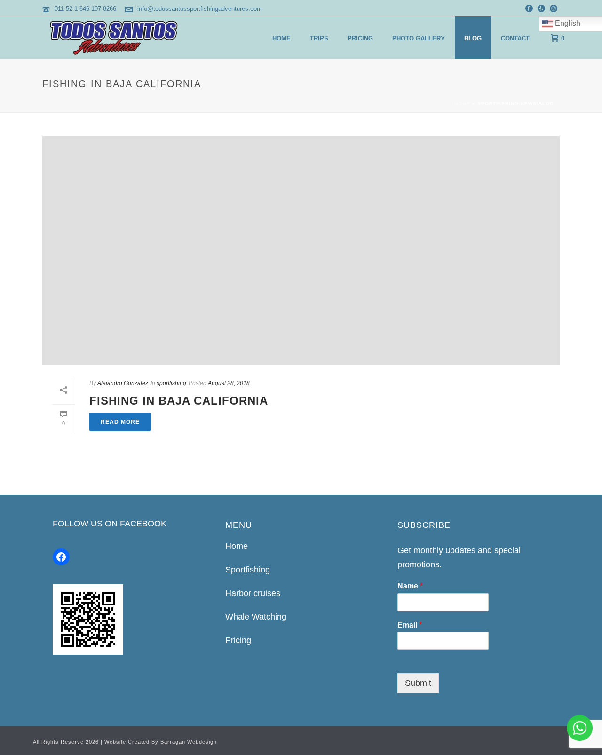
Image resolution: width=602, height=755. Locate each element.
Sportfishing (247, 569)
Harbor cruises (252, 593)
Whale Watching (255, 616)
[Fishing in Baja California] (301, 250)
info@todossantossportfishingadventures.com (199, 8)
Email (409, 625)
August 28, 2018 (229, 383)
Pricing (360, 38)
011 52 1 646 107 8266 (85, 8)
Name (410, 586)
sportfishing (171, 383)
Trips (319, 38)
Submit (418, 683)
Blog (473, 38)
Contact (515, 38)
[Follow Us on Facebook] (61, 556)
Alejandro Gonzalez (122, 383)
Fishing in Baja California (178, 400)
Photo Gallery (418, 38)
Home (281, 38)
